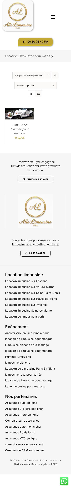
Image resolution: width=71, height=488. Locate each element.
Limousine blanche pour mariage (19, 129)
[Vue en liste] (38, 93)
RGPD (54, 464)
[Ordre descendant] (55, 75)
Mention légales (39, 464)
